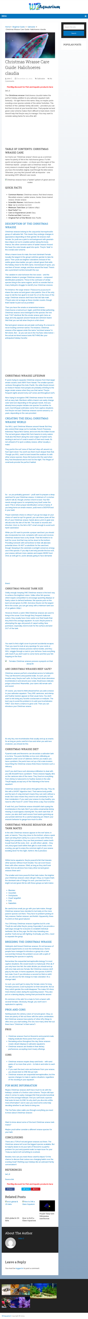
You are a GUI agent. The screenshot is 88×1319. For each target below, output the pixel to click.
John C (9, 79)
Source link (9, 1179)
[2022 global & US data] (13, 1208)
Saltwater (41, 79)
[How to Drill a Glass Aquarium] (30, 1208)
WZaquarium (6, 1316)
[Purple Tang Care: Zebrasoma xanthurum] (47, 1205)
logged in (19, 1268)
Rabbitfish (12, 903)
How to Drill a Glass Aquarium (29, 1219)
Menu (4, 16)
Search (73, 33)
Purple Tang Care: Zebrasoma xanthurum (46, 1216)
